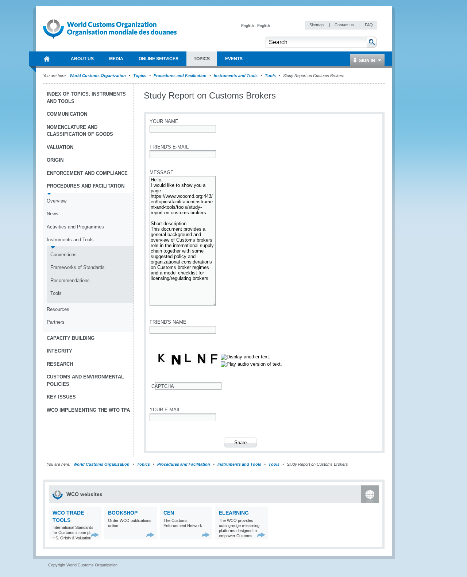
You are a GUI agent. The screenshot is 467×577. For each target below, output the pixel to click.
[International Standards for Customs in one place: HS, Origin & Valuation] (95, 535)
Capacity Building (70, 338)
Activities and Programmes (75, 227)
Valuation (60, 147)
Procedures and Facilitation (180, 75)
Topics (139, 75)
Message (162, 172)
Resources (58, 309)
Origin (55, 160)
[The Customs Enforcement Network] (206, 535)
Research (60, 364)
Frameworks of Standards (77, 267)
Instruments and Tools (236, 75)
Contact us (345, 25)
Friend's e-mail (169, 147)
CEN (168, 513)
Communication (67, 114)
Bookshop (123, 513)
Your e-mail (165, 409)
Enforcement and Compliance (87, 173)
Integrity (59, 351)
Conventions (63, 254)
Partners (56, 322)
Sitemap (317, 25)
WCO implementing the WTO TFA (88, 410)
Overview (56, 201)
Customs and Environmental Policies (85, 380)
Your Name (164, 121)
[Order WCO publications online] (150, 535)
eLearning (234, 513)
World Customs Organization (98, 75)
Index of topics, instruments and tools (86, 97)
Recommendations (70, 280)
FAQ (369, 25)
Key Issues (61, 397)
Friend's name (168, 322)
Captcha (162, 386)
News (52, 213)
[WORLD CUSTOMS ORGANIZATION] (46, 58)
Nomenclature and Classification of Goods (80, 130)
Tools (270, 75)
